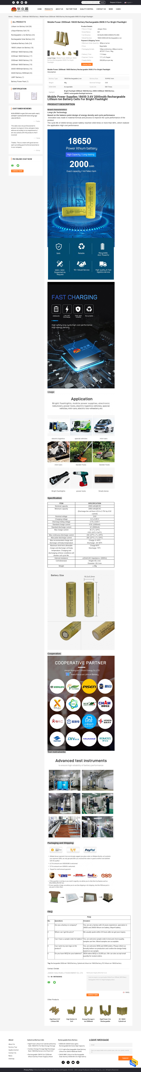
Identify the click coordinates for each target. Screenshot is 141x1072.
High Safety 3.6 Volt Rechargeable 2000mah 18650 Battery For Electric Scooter (71, 1020)
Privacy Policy (28, 1070)
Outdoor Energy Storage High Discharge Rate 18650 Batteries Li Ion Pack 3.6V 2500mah (41, 1050)
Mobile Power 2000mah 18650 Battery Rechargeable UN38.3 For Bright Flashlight (61, 60)
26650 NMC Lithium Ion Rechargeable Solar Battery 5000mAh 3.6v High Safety (72, 1055)
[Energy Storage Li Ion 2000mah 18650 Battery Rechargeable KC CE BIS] (88, 1010)
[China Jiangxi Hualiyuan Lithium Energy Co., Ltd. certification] (17, 96)
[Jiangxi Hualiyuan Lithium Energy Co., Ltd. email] (13, 166)
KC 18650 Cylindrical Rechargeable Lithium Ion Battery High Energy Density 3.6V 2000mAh (122, 1020)
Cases (118, 9)
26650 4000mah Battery (20, 69)
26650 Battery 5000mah (20, 73)
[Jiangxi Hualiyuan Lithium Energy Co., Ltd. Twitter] (18, 2)
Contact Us (101, 9)
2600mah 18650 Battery (20, 65)
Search (102, 2)
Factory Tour (71, 9)
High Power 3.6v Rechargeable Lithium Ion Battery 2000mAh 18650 (105, 1020)
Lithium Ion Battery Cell (19, 26)
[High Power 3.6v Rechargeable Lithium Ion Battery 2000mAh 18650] (105, 1010)
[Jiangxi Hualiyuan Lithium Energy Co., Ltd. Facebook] (13, 2)
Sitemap (11, 1059)
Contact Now (87, 64)
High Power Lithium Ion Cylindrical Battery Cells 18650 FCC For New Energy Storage (42, 1045)
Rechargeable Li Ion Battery (21, 35)
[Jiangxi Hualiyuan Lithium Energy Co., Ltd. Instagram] (26, 2)
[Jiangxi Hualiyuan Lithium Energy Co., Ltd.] (20, 9)
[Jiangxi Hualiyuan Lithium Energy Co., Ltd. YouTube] (22, 2)
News (111, 9)
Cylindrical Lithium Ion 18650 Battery (89, 963)
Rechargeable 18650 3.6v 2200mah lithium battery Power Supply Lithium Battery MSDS (40, 1056)
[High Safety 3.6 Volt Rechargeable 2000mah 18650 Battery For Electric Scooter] (71, 1010)
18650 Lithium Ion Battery (20, 48)
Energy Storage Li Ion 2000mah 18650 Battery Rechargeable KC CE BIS (88, 1020)
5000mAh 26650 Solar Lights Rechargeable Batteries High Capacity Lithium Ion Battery (72, 1045)
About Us (59, 9)
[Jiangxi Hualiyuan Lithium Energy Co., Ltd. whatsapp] (19, 166)
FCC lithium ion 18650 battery (111, 963)
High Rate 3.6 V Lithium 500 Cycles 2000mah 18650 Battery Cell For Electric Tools (54, 1020)
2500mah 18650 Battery (20, 60)
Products (49, 9)
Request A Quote (115, 2)
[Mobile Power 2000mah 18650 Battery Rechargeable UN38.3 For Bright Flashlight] (61, 38)
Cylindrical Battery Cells (19, 43)
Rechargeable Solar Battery (21, 39)
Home (39, 9)
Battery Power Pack (18, 81)
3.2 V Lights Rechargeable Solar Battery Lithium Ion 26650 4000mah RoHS (72, 1050)
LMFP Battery (16, 77)
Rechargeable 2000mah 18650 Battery (63, 963)
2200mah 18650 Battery (20, 56)
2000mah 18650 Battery (30, 16)
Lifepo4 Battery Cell (18, 31)
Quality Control (86, 9)
